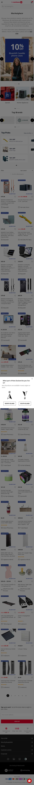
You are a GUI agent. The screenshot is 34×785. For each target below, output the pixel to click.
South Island (25, 403)
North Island (9, 403)
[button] (29, 781)
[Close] (32, 379)
